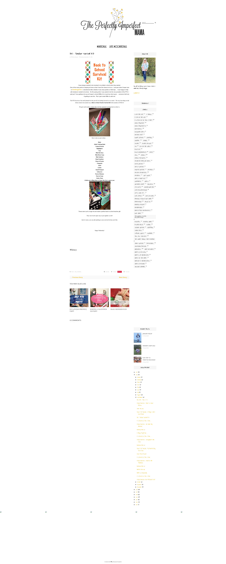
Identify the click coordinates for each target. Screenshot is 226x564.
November (139, 484)
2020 (137, 497)
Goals (146, 181)
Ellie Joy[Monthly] (140, 152)
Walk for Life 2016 (141, 469)
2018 (136, 492)
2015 (136, 372)
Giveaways (138, 181)
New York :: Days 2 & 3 (142, 400)
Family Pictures (140, 158)
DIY (75, 271)
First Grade (139, 167)
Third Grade (139, 243)
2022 (137, 502)
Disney (137, 143)
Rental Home (147, 222)
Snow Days (138, 230)
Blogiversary (139, 132)
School (79, 271)
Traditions (150, 243)
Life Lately (138, 196)
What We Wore (149, 249)
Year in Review (140, 264)
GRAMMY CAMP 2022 (149, 346)
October (139, 482)
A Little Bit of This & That (143, 120)
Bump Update (139, 138)
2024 (137, 505)
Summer (150, 233)
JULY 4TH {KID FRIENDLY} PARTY (78, 310)
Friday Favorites (141, 173)
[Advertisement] (145, 298)
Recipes (137, 222)
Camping (149, 138)
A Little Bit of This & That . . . (144, 436)
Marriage (102, 47)
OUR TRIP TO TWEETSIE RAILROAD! (149, 359)
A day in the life (140, 117)
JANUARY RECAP (147, 333)
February (139, 380)
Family (143, 155)
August (138, 395)
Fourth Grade (139, 170)
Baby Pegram (139, 123)
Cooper (137, 141)
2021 (136, 499)
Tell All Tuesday (140, 236)
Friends (137, 175)
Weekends (138, 249)
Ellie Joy (137, 149)
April (138, 385)
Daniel (145, 141)
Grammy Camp (139, 184)
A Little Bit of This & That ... (144, 421)
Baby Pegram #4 (140, 126)
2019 (136, 494)
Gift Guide (147, 175)
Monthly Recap (140, 205)
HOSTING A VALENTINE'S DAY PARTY (98, 310)
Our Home (138, 213)
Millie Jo (147, 202)
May (138, 387)
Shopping (150, 228)
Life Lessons (149, 196)
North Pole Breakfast (142, 210)
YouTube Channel (140, 267)
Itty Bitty (138, 187)
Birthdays (138, 129)
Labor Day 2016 (140, 408)
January (138, 377)
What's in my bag (140, 252)
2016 (136, 375)
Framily (150, 170)
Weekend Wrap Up (141, 429)
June (138, 390)
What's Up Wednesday (142, 255)
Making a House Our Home (143, 199)
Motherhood (138, 207)
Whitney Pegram (74, 57)
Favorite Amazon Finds (142, 161)
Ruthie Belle (139, 225)
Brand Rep (139, 135)
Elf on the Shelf (145, 146)
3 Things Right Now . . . (142, 433)
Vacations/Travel (140, 246)
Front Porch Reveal (141, 454)
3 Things (149, 114)
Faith (151, 152)
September (139, 397)
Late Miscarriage (118, 47)
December (139, 487)
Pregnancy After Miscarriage (140, 217)
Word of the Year (141, 258)
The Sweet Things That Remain (144, 239)
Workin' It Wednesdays (142, 261)
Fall (136, 155)
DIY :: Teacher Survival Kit (143, 417)
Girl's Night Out (140, 178)
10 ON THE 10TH (139, 114)
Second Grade (139, 228)
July (138, 392)
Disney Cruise (146, 143)
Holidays (150, 184)
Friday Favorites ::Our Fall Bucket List (146, 479)
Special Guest (139, 233)
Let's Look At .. (140, 193)
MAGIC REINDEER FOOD (119, 309)
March (138, 382)
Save (120, 271)
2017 (136, 489)
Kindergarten (149, 187)
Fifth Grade (139, 164)
